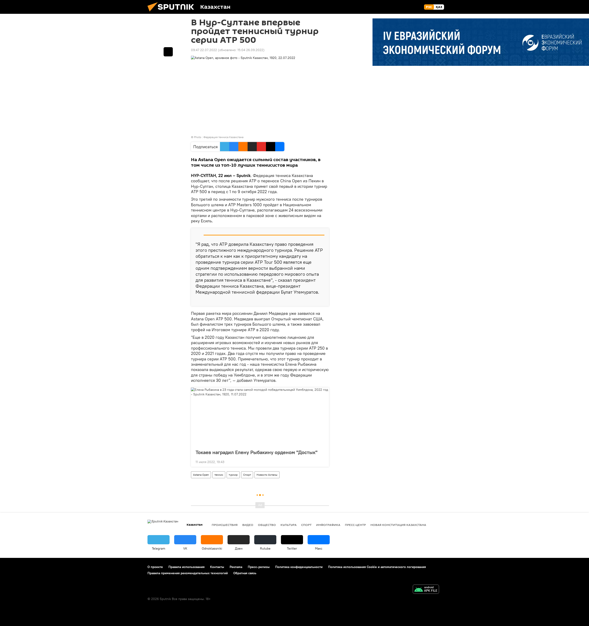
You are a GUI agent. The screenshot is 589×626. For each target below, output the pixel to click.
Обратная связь (244, 573)
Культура (288, 525)
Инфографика (328, 525)
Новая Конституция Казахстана (398, 525)
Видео (247, 525)
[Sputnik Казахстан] (172, 13)
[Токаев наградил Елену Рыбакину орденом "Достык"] (260, 417)
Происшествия (225, 525)
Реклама (236, 567)
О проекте (155, 567)
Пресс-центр (355, 525)
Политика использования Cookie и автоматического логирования (377, 567)
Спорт (247, 474)
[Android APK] (426, 590)
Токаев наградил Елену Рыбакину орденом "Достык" (257, 452)
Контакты (217, 567)
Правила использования (186, 567)
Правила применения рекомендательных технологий (187, 573)
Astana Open (201, 474)
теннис (218, 474)
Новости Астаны (267, 474)
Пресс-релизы (259, 567)
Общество (267, 525)
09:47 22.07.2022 (204, 50)
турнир (233, 474)
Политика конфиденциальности (299, 567)
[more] (321, 300)
